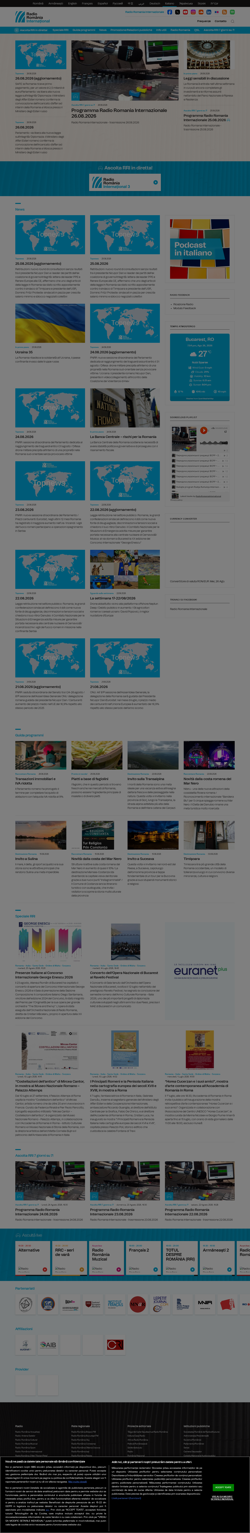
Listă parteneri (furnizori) (126, 1498)
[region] (125, 1495)
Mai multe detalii (77, 1481)
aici (47, 1510)
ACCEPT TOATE (223, 1487)
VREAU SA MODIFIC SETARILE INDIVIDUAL (222, 1498)
